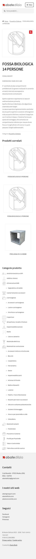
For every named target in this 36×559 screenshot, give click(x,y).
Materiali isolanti (13, 424)
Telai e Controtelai (13, 443)
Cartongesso (11, 298)
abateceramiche (7, 499)
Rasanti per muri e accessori (18, 400)
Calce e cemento (14, 337)
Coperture (10, 317)
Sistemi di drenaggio (15, 409)
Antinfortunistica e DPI (15, 273)
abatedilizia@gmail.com (10, 478)
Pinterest (5, 519)
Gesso (10, 370)
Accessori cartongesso (16, 303)
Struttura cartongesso (16, 312)
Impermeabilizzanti (15, 375)
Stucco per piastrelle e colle (17, 414)
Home (6, 21)
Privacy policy (7, 540)
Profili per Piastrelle (14, 438)
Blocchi (10, 356)
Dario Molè (13, 545)
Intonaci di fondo (14, 380)
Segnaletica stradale (15, 288)
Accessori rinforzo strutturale (18, 351)
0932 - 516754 (7, 476)
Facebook (5, 514)
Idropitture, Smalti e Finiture (17, 322)
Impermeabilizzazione (14, 327)
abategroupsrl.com (9, 494)
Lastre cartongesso (15, 307)
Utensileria (12, 419)
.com (15, 499)
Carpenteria (12, 361)
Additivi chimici (12, 278)
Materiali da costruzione (15, 346)
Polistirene (12, 429)
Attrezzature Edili (13, 283)
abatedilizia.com (8, 496)
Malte (9, 332)
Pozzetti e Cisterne (15, 21)
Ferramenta (12, 366)
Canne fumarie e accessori (16, 293)
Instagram (6, 517)
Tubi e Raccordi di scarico (16, 448)
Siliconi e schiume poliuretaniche (19, 404)
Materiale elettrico (13, 341)
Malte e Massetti (13, 385)
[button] (30, 32)
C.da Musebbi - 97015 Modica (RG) (13, 473)
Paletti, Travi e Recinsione (17, 395)
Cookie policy (17, 540)
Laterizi (10, 390)
